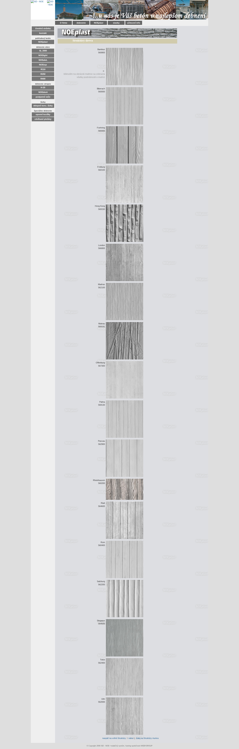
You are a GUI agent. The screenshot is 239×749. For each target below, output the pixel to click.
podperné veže (43, 97)
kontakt (43, 33)
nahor (131, 738)
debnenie (81, 23)
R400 (43, 79)
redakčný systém (117, 746)
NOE (98, 23)
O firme (63, 23)
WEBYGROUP (146, 746)
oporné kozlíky (43, 114)
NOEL (43, 60)
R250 (43, 74)
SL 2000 (43, 51)
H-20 (43, 87)
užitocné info (133, 23)
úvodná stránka (43, 28)
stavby (116, 23)
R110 (43, 69)
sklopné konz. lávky (43, 105)
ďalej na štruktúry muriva (147, 738)
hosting (128, 746)
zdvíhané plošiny (43, 119)
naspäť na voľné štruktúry (114, 738)
